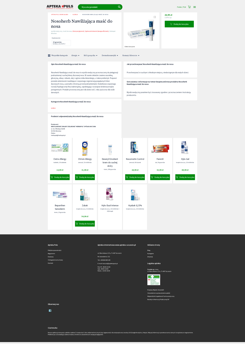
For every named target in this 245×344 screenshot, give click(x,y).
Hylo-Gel (185, 158)
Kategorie (150, 253)
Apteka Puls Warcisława (59, 14)
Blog (148, 250)
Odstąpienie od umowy (55, 260)
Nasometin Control (135, 158)
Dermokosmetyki (109, 55)
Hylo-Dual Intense (109, 205)
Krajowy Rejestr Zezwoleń (155, 290)
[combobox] (111, 7)
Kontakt (50, 263)
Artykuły (150, 257)
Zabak (85, 205)
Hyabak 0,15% (135, 205)
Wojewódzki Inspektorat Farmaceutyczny (160, 296)
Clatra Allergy (59, 158)
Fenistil (160, 158)
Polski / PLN (181, 7)
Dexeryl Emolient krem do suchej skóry (110, 162)
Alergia (75, 14)
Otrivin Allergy (85, 158)
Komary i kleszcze (129, 55)
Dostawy (51, 257)
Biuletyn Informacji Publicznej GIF (158, 299)
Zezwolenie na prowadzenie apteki (158, 293)
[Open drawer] (194, 7)
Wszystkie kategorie (59, 55)
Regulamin (51, 253)
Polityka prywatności (54, 250)
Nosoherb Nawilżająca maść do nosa (95, 14)
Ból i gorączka (89, 55)
